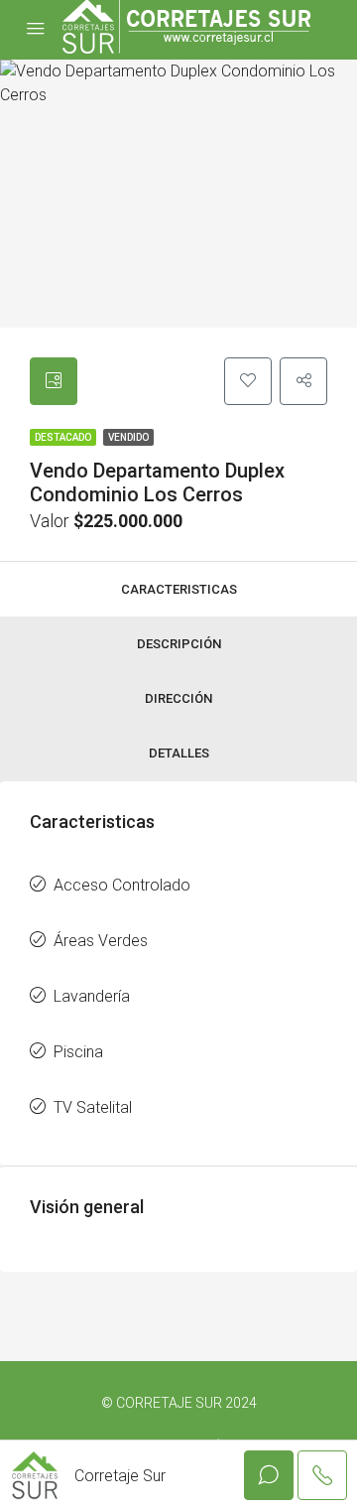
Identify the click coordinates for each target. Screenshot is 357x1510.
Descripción (179, 643)
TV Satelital (93, 1107)
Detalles (179, 753)
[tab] (53, 381)
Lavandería (92, 996)
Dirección (178, 698)
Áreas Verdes (101, 940)
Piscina (78, 1051)
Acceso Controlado (122, 885)
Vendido (128, 437)
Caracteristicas (179, 589)
